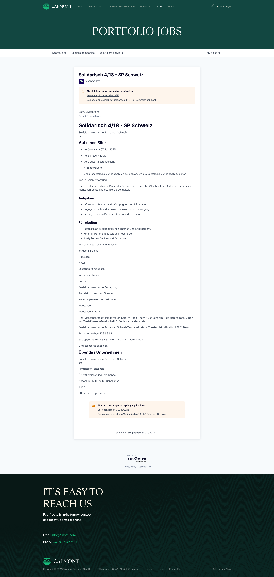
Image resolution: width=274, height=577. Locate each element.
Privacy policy (129, 467)
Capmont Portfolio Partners (120, 6)
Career (159, 6)
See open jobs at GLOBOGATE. (103, 95)
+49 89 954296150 (65, 542)
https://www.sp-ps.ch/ (92, 393)
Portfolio (145, 6)
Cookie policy (145, 467)
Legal (161, 568)
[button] (89, 333)
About (80, 6)
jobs (59, 52)
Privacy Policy (176, 568)
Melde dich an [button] (128, 173)
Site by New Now (222, 568)
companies (83, 52)
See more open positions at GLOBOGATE (137, 432)
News (171, 6)
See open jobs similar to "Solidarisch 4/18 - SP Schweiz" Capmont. (122, 99)
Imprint (149, 568)
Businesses (94, 6)
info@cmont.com (64, 535)
